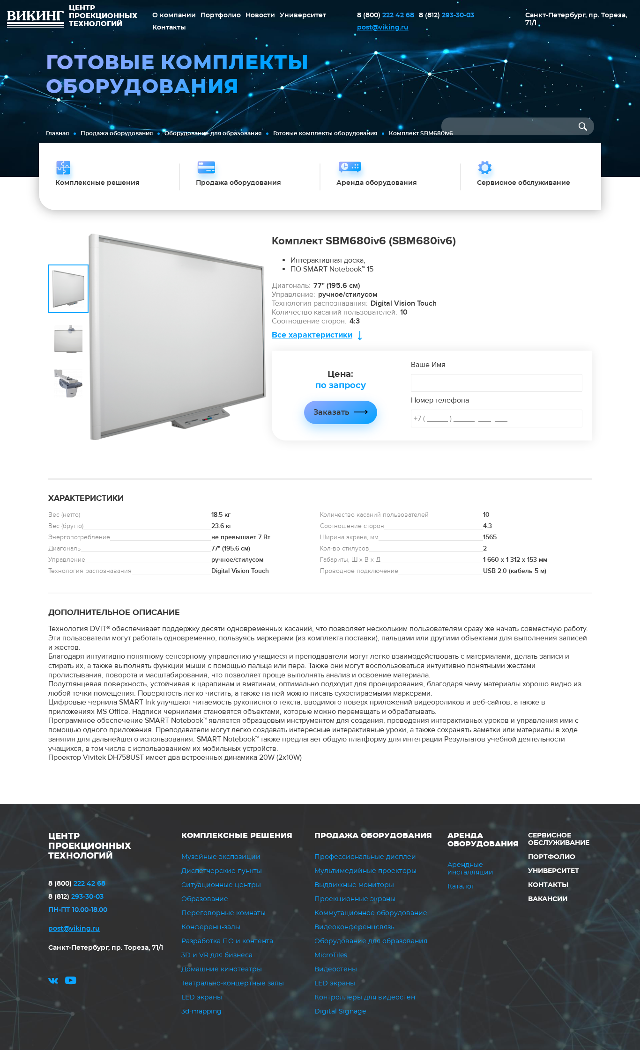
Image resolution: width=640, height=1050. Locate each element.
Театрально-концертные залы (232, 983)
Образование (204, 899)
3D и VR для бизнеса (217, 955)
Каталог (461, 886)
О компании (174, 15)
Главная (57, 133)
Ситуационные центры (221, 885)
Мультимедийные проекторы (365, 871)
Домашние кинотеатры (221, 969)
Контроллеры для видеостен (364, 997)
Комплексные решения (236, 835)
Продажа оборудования (117, 133)
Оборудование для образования (212, 133)
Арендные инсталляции (470, 869)
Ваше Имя (428, 364)
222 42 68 (385, 15)
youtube (70, 982)
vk (53, 982)
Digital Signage (340, 1011)
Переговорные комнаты (223, 913)
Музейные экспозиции (220, 857)
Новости (260, 15)
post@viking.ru (383, 27)
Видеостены (335, 969)
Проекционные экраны (354, 899)
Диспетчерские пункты (221, 871)
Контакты (169, 27)
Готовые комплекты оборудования (325, 133)
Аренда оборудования (483, 840)
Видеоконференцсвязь (354, 927)
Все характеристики (312, 335)
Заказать (331, 412)
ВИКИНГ (35, 20)
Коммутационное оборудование (370, 913)
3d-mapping (201, 1011)
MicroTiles (330, 955)
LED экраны (201, 997)
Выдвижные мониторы (354, 885)
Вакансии (547, 899)
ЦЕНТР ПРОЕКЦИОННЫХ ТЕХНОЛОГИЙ (89, 846)
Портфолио (221, 15)
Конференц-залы (210, 927)
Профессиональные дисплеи (365, 857)
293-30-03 (446, 15)
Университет (303, 15)
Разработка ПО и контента (227, 941)
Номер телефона (440, 400)
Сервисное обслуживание (558, 839)
